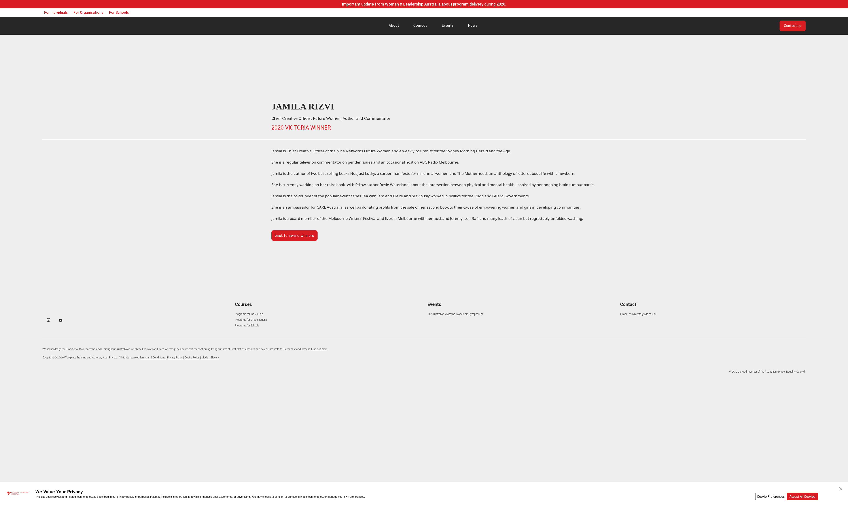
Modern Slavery (210, 357)
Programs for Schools (247, 325)
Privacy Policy (175, 357)
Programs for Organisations (251, 319)
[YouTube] (60, 320)
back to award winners (294, 235)
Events (448, 25)
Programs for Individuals (249, 314)
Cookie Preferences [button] (771, 496)
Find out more (319, 349)
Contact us (792, 26)
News (473, 25)
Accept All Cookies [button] (802, 496)
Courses (420, 25)
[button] (840, 488)
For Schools (119, 12)
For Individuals (56, 12)
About (394, 25)
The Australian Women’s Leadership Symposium (455, 314)
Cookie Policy (192, 357)
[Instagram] (48, 320)
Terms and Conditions (153, 357)
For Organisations (88, 12)
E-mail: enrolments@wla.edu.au (638, 314)
